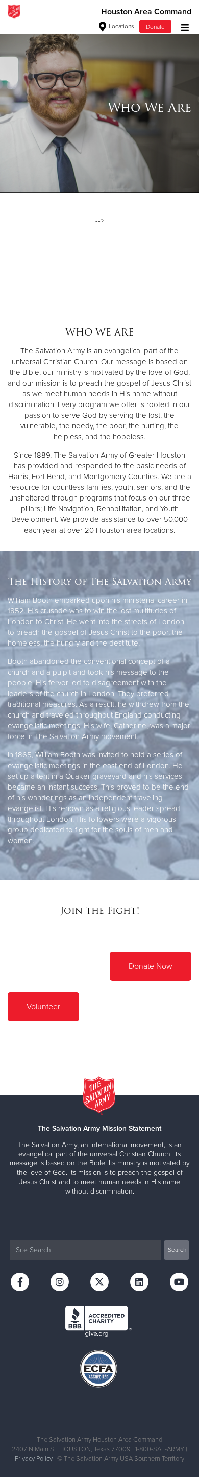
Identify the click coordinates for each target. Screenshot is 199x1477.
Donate (155, 26)
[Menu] (182, 26)
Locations (120, 26)
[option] (99, 108)
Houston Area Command (146, 12)
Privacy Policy (34, 1459)
